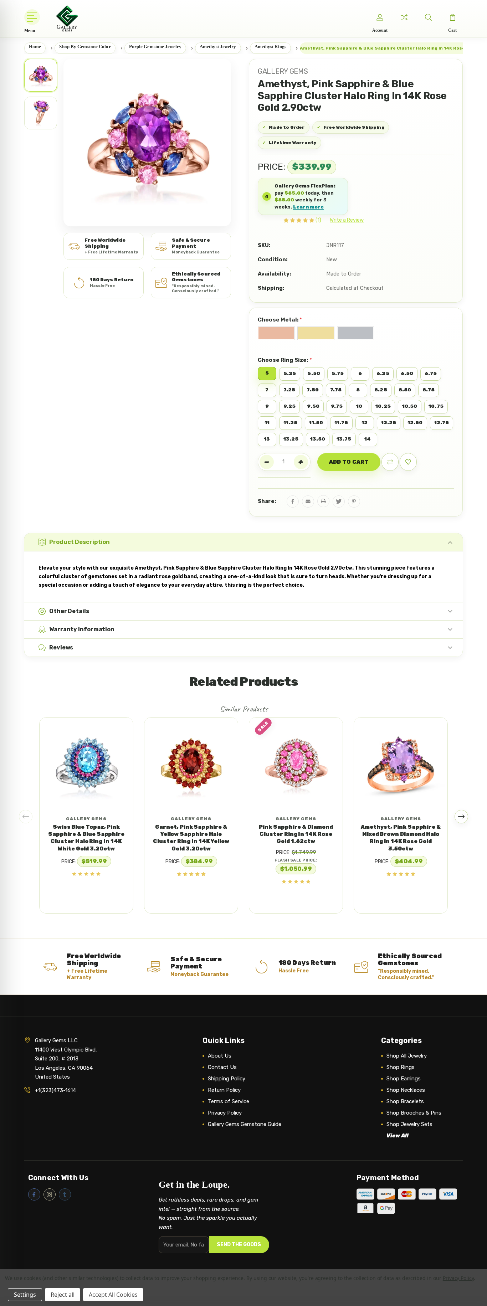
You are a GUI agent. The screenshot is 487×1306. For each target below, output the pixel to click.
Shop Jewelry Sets (409, 1124)
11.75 (341, 422)
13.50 (317, 439)
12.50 (415, 422)
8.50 (405, 389)
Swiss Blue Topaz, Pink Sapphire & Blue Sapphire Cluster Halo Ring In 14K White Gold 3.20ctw (86, 838)
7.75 (336, 389)
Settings (25, 1295)
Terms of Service (228, 1101)
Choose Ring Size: (285, 360)
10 (359, 406)
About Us (219, 1056)
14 (367, 439)
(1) (318, 220)
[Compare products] (404, 17)
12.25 (388, 422)
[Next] (461, 816)
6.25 (382, 373)
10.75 (436, 406)
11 (267, 422)
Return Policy (224, 1090)
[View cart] (452, 17)
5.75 (338, 373)
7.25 (289, 389)
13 (267, 439)
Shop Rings (400, 1067)
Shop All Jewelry (406, 1056)
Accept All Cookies (113, 1295)
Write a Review (347, 220)
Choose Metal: (280, 319)
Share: (267, 501)
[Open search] (428, 17)
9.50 (313, 406)
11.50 (316, 422)
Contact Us (222, 1067)
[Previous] (25, 816)
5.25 (289, 373)
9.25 (289, 406)
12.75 (441, 422)
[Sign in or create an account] (380, 17)
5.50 (313, 373)
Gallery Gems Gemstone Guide (244, 1124)
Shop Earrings (403, 1078)
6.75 (431, 373)
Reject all (63, 1295)
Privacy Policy (225, 1113)
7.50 (312, 389)
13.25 (291, 439)
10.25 (383, 406)
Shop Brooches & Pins (413, 1113)
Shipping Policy (226, 1078)
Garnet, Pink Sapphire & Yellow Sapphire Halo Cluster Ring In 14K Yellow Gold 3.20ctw (191, 838)
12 (365, 422)
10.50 (409, 406)
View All (397, 1135)
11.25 (290, 422)
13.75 (344, 439)
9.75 (337, 406)
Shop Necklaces (405, 1090)
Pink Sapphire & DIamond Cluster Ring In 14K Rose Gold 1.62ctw (296, 834)
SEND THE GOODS (239, 1244)
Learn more (308, 207)
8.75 (428, 389)
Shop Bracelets (405, 1101)
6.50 (407, 373)
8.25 (380, 389)
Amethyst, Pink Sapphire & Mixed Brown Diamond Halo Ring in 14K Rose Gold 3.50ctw (401, 838)
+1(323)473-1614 (55, 1090)
